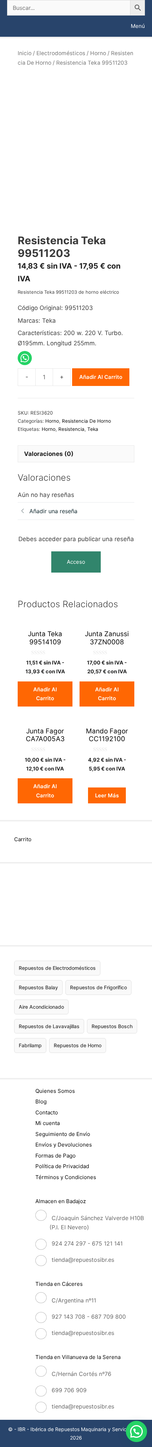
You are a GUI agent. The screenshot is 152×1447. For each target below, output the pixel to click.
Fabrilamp (30, 1045)
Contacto (46, 1112)
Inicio (24, 53)
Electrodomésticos (60, 53)
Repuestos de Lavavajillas (49, 1026)
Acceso (76, 561)
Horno (98, 53)
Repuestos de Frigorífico (98, 987)
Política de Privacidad (62, 1166)
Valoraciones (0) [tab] (49, 453)
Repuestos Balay (38, 987)
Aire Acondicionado (41, 1007)
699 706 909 (69, 1390)
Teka (92, 429)
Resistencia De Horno (86, 421)
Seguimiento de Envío (62, 1134)
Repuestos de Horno (77, 1045)
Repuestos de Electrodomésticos (57, 968)
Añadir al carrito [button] (45, 694)
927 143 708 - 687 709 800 (89, 1316)
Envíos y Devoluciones (63, 1144)
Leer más (107, 795)
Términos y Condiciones (65, 1177)
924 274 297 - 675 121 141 (87, 1243)
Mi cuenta (47, 1123)
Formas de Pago (55, 1155)
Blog (41, 1101)
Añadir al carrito (100, 377)
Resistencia (71, 429)
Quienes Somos (55, 1091)
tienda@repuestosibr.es (83, 1259)
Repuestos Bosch (112, 1026)
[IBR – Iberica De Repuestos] (13, 26)
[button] (136, 1431)
